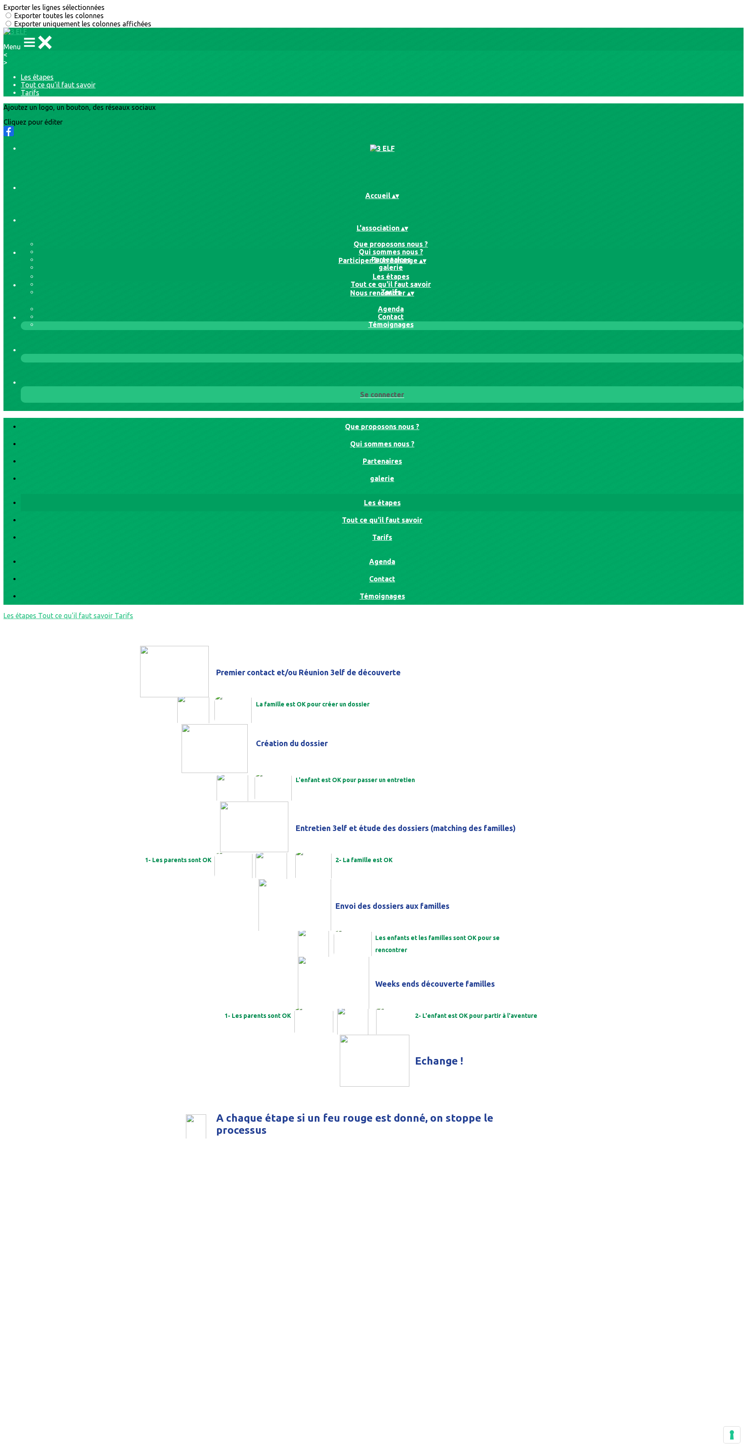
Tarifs (30, 92)
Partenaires (382, 461)
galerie (391, 267)
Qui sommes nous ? (391, 252)
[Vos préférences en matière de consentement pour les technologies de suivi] (732, 1435)
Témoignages (391, 324)
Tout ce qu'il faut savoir (58, 85)
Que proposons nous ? (391, 244)
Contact (391, 317)
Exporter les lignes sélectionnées (54, 7)
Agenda (391, 309)
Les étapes (37, 77)
